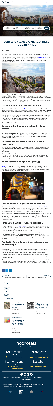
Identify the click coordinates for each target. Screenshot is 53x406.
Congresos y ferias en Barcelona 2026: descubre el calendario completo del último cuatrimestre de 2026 (41, 305)
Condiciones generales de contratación (24, 386)
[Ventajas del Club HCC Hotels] (22, 24)
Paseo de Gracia (43, 207)
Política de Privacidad (35, 384)
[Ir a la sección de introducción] (26, 34)
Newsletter (27, 379)
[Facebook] (25, 374)
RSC (43, 384)
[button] (3, 270)
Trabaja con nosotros (7, 384)
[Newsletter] (23, 379)
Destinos (6, 288)
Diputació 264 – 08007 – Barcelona (11, 377)
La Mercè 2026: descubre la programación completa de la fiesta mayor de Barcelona (18, 305)
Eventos (6, 290)
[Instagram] (21, 374)
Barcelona (7, 287)
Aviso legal (16, 384)
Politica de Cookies (24, 384)
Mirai (33, 396)
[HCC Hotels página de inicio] (7, 2)
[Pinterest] (31, 374)
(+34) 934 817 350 (27, 377)
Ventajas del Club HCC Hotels (29, 25)
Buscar (46, 28)
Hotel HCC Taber (42, 57)
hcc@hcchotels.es (38, 377)
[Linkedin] (28, 374)
